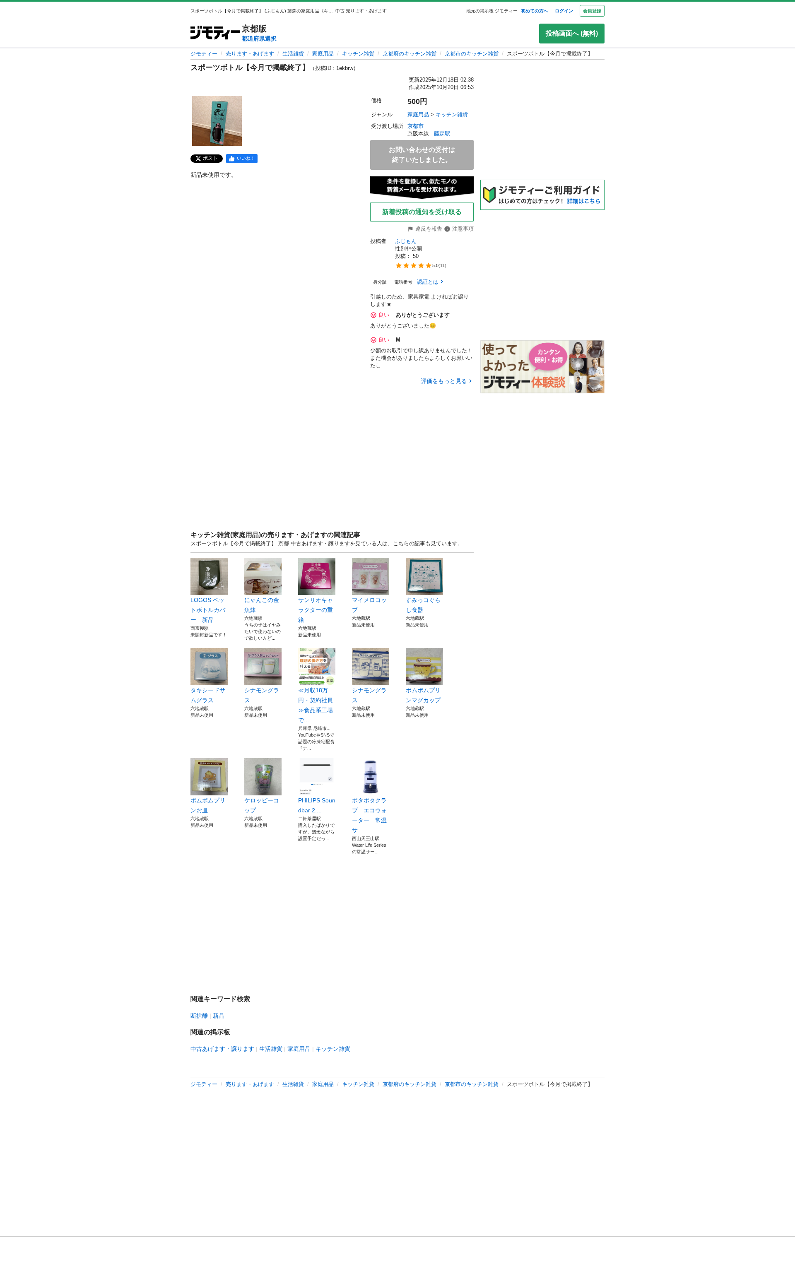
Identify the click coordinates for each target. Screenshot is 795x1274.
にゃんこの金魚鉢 (261, 605)
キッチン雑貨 (358, 54)
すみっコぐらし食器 (423, 605)
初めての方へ (534, 10)
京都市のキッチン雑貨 (472, 54)
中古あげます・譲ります (222, 1048)
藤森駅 (442, 133)
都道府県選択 (259, 38)
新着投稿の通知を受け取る (422, 211)
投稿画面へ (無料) (572, 33)
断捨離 (199, 1015)
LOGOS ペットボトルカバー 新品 (207, 610)
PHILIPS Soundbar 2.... (316, 805)
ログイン (564, 10)
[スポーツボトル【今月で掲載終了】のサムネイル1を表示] (216, 120)
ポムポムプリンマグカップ (423, 695)
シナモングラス (261, 695)
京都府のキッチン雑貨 (409, 54)
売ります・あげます (250, 54)
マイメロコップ (369, 605)
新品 (218, 1015)
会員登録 (592, 10)
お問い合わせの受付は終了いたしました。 (422, 154)
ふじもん (406, 241)
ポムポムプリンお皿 (207, 805)
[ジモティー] (215, 33)
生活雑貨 (293, 54)
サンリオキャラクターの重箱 (315, 610)
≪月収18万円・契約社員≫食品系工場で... (315, 705)
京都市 (415, 126)
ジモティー (203, 54)
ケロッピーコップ (261, 805)
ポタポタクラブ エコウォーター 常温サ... (369, 815)
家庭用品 (323, 54)
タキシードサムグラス (207, 695)
